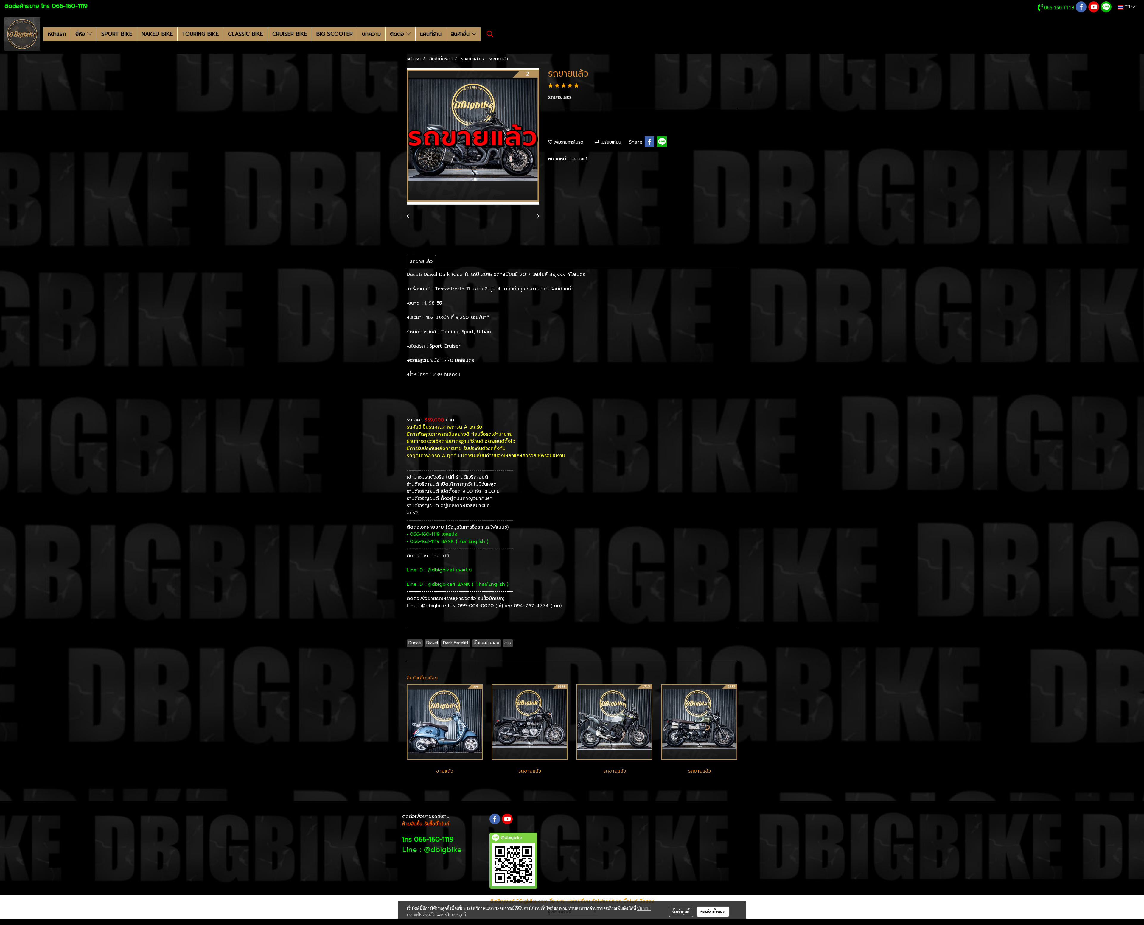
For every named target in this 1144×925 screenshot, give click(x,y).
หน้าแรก (57, 34)
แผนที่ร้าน (431, 34)
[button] (490, 34)
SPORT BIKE (116, 34)
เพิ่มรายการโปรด (567, 142)
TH (1127, 7)
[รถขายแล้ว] (473, 136)
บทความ (371, 34)
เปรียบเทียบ (610, 142)
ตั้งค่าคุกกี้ (680, 911)
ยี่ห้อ (81, 34)
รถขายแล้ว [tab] (421, 261)
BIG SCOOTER (334, 34)
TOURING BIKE (200, 34)
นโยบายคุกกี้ (455, 914)
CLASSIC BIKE (245, 34)
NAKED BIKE (157, 34)
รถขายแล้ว (580, 159)
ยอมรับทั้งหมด (712, 911)
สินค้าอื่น (461, 34)
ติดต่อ (398, 34)
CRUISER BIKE (289, 34)
